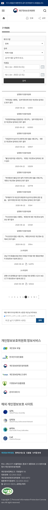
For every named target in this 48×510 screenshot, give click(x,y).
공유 (44, 18)
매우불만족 (32, 316)
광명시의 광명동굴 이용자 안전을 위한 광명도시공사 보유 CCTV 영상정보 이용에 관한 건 (24, 277)
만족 (14, 316)
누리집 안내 (36, 453)
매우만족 (8, 316)
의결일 (6, 63)
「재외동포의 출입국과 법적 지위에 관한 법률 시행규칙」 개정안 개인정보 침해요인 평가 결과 (24, 179)
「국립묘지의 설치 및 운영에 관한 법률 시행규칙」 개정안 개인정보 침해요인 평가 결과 (23, 140)
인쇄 (31, 18)
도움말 (28, 453)
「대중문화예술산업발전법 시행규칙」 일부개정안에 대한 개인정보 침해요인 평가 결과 (23, 120)
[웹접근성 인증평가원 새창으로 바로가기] (24, 491)
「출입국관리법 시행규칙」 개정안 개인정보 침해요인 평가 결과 (24, 159)
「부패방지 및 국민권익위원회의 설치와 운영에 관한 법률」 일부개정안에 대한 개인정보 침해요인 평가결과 (23, 198)
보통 (19, 316)
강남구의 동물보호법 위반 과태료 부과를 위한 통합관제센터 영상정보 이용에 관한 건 (24, 257)
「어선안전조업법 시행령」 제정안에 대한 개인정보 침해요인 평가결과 (24, 218)
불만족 (24, 316)
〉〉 (39, 297)
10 (34, 297)
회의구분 (7, 39)
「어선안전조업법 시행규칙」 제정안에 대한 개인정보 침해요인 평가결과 (24, 237)
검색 (5, 48)
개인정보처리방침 (7, 453)
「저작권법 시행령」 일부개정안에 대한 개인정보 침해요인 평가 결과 (24, 101)
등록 (40, 320)
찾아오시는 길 (20, 453)
